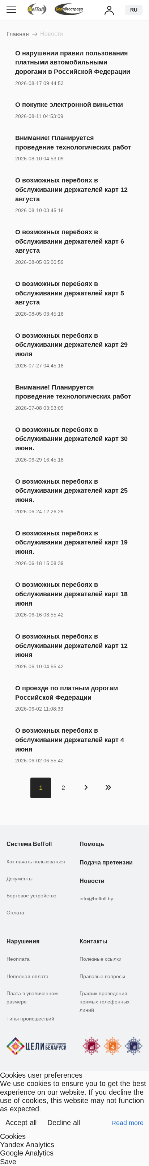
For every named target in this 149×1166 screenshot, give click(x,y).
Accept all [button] (21, 1123)
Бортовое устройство (31, 895)
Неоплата (18, 959)
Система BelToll (29, 844)
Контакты (93, 941)
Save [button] (8, 1162)
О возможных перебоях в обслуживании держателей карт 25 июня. (71, 490)
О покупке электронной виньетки (69, 104)
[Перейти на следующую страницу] (86, 787)
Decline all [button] (63, 1123)
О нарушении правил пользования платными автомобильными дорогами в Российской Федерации (72, 62)
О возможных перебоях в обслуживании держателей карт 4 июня (69, 740)
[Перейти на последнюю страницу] (108, 787)
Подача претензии (106, 862)
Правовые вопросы (102, 976)
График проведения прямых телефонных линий (104, 1002)
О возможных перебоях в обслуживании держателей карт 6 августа (69, 241)
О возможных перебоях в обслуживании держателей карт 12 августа (71, 189)
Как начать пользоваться (36, 861)
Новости (92, 880)
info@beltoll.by (96, 898)
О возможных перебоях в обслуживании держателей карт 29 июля (71, 345)
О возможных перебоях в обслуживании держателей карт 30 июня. (71, 439)
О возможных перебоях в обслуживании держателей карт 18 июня (71, 594)
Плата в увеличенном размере (32, 998)
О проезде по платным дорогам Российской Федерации (66, 692)
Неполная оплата (27, 976)
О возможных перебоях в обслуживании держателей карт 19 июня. (71, 542)
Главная (18, 34)
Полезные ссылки (101, 959)
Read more (127, 1123)
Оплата (15, 912)
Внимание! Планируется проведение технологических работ (73, 142)
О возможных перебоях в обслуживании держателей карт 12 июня (71, 645)
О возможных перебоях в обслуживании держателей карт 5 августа (69, 293)
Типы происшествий (30, 1019)
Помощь (92, 844)
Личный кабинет (109, 10)
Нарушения (23, 941)
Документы (20, 878)
